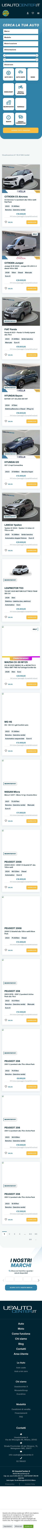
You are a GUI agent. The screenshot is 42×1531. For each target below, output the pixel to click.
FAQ (21, 1417)
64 (30, 1234)
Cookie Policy (7, 1522)
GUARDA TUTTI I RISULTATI (20, 130)
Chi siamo (21, 1338)
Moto (21, 1328)
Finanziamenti (21, 1413)
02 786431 (21, 1461)
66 (30, 1239)
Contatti (21, 1348)
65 (36, 1234)
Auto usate (21, 1368)
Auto (21, 1323)
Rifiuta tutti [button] (18, 1526)
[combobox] (20, 31)
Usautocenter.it (21, 1386)
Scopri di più (32, 222)
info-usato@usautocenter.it (21, 1455)
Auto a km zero (21, 1371)
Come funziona (21, 1333)
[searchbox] (17, 30)
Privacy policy (9, 1484)
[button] (38, 13)
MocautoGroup (21, 1390)
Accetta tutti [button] (28, 1526)
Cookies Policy (30, 1484)
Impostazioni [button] (8, 1526)
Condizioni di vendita (21, 1409)
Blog (21, 1343)
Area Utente (21, 1353)
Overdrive (21, 1394)
